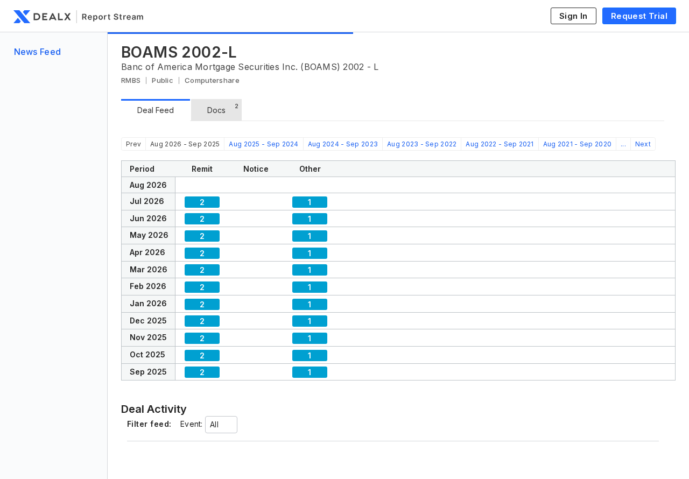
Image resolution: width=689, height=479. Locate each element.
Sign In (573, 16)
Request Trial (639, 16)
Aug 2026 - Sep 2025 (185, 144)
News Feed (37, 51)
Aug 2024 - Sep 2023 (343, 144)
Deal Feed (155, 110)
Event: (191, 423)
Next (643, 144)
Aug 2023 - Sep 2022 (421, 144)
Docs (222, 108)
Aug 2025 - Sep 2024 (263, 144)
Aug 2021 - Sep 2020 (577, 144)
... (623, 144)
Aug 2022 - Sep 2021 (499, 144)
